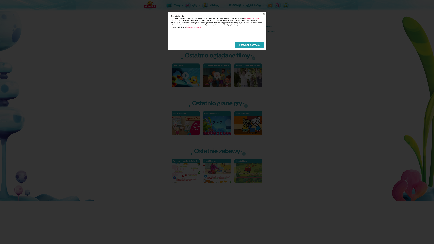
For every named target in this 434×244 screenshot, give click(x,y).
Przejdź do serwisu (249, 45)
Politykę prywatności (251, 18)
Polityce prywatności (193, 27)
